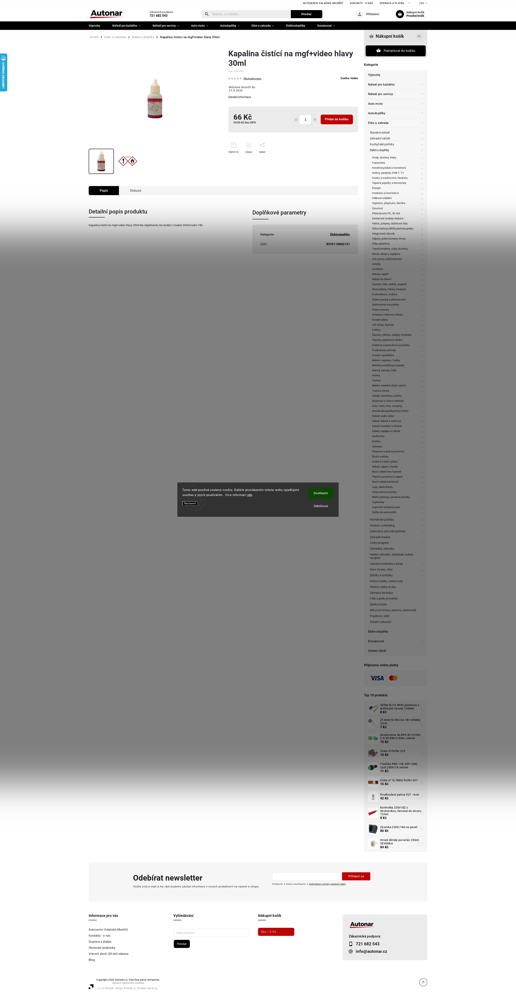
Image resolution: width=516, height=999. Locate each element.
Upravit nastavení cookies (128, 982)
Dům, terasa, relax (381, 569)
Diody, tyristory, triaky (384, 157)
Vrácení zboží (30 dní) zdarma (108, 954)
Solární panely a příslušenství (389, 299)
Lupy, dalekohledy (382, 487)
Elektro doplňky (379, 150)
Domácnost (376, 641)
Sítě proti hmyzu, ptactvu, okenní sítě (393, 610)
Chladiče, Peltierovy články (387, 314)
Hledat (306, 14)
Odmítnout (321, 506)
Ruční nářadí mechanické (386, 471)
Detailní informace (239, 97)
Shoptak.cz (130, 988)
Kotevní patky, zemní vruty (386, 581)
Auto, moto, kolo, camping (387, 405)
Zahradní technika (381, 592)
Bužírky (376, 441)
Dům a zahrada (378, 123)
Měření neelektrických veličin (389, 385)
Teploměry (378, 502)
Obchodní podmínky (102, 948)
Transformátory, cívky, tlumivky (390, 248)
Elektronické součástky (385, 304)
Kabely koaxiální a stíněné (387, 426)
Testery (376, 380)
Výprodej (374, 75)
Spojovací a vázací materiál (388, 400)
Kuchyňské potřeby (382, 144)
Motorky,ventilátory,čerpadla (388, 365)
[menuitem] (97, 25)
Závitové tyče (378, 604)
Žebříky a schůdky (381, 575)
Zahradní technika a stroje (386, 563)
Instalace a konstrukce (385, 193)
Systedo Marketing (147, 988)
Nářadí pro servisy (380, 94)
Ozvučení (377, 208)
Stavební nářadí (380, 132)
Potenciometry (380, 309)
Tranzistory (378, 162)
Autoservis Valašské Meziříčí (323, 3)
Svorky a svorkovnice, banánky (390, 177)
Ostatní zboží (377, 651)
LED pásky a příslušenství (387, 258)
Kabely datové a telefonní (386, 421)
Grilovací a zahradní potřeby (388, 531)
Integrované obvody (383, 233)
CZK (421, 3)
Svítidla (376, 264)
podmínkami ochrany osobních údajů (327, 884)
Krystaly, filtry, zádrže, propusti (389, 284)
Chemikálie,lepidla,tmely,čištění (390, 410)
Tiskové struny (380, 390)
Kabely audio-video (383, 415)
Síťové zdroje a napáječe (386, 253)
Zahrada (377, 446)
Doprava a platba (392, 3)
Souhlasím (321, 493)
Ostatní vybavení (380, 621)
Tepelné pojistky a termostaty (389, 182)
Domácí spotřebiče (383, 355)
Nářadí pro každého (381, 84)
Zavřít (345, 159)
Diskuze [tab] (135, 190)
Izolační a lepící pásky (384, 461)
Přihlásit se (356, 876)
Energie (376, 187)
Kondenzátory (380, 319)
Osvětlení (377, 269)
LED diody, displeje (383, 324)
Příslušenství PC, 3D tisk (386, 213)
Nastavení (190, 503)
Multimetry (378, 436)
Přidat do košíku (337, 119)
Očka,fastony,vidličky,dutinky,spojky (393, 228)
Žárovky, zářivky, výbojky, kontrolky (392, 334)
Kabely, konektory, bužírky (387, 395)
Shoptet (109, 988)
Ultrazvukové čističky (384, 492)
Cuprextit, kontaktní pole (386, 507)
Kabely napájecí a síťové (386, 431)
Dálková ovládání (382, 198)
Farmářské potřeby (382, 519)
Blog (92, 960)
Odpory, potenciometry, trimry (389, 238)
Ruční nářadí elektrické (385, 481)
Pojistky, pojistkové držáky (387, 339)
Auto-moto (375, 104)
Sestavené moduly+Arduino (388, 218)
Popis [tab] (104, 190)
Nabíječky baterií (381, 279)
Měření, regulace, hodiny (386, 360)
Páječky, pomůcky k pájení (387, 476)
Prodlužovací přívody (384, 350)
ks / (268, 932)
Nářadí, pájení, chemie (385, 466)
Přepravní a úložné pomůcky (388, 451)
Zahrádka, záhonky (382, 548)
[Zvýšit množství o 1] (315, 119)
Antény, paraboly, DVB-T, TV (388, 172)
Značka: (349, 78)
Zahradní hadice (380, 537)
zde (249, 495)
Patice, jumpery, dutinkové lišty (390, 223)
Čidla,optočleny (381, 243)
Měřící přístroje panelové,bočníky (391, 497)
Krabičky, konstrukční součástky (391, 345)
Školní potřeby (380, 456)
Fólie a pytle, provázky (384, 598)
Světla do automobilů (384, 512)
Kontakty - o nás (361, 3)
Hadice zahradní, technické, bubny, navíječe (391, 556)
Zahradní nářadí (380, 138)
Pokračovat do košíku (399, 51)
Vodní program (379, 542)
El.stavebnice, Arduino (384, 294)
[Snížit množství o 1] (296, 119)
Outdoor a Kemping (382, 525)
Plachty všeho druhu (383, 587)
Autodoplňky (376, 113)
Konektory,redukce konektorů (389, 167)
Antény (376, 375)
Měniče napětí (380, 274)
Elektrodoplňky (378, 631)
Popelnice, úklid (379, 616)
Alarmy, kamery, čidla (384, 370)
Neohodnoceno (252, 78)
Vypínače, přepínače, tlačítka (388, 203)
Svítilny (376, 329)
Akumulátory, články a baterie (389, 289)
